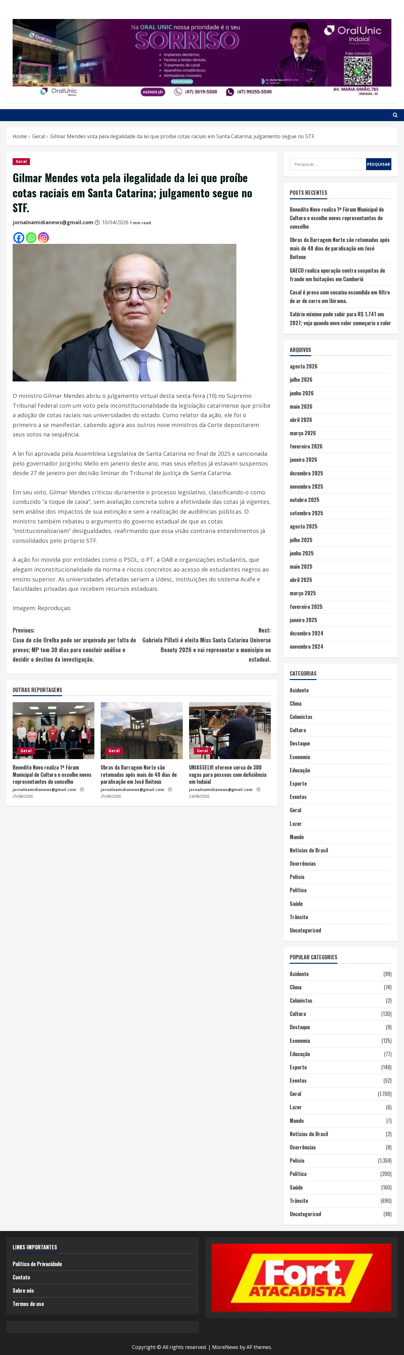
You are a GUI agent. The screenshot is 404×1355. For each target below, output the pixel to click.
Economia (300, 757)
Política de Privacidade (37, 1264)
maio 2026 (301, 406)
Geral (21, 161)
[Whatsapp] (31, 237)
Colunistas (301, 717)
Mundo (297, 837)
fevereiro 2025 (306, 606)
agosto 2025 (304, 526)
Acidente (299, 690)
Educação (300, 770)
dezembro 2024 (307, 633)
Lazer (296, 823)
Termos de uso (28, 1304)
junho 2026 (302, 393)
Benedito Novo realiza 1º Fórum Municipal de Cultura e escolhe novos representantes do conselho (52, 774)
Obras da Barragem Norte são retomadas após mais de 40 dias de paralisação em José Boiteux (139, 774)
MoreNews (225, 1347)
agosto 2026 (304, 366)
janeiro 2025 (303, 620)
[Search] (395, 115)
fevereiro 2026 (306, 446)
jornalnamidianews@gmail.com (53, 222)
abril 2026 (301, 420)
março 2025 (303, 593)
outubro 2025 (304, 500)
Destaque (300, 743)
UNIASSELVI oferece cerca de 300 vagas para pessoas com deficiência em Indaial (227, 774)
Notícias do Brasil (309, 850)
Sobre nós (23, 1290)
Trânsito (299, 917)
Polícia (297, 877)
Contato (21, 1277)
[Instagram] (43, 237)
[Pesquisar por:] (328, 164)
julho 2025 (301, 540)
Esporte (298, 783)
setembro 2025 (306, 513)
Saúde (296, 903)
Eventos (298, 797)
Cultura (298, 730)
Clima (295, 703)
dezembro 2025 (306, 473)
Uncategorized (305, 930)
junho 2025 (302, 553)
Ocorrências (303, 863)
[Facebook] (18, 237)
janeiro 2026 (303, 459)
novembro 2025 (306, 486)
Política (298, 890)
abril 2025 (301, 580)
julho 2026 (301, 379)
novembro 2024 (307, 646)
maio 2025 (301, 566)
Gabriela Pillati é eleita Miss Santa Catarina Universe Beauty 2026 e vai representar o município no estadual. (206, 644)
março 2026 (303, 433)
